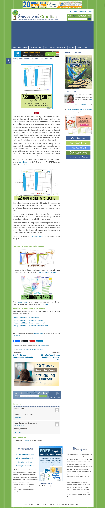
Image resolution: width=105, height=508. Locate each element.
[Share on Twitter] (7, 70)
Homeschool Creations (37, 15)
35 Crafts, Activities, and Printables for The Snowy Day (50, 357)
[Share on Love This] (7, 78)
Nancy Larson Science (25, 462)
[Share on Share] (7, 82)
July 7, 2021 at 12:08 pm (19, 425)
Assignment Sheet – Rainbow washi (27, 317)
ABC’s (40, 48)
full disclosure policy (43, 62)
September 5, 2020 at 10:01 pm (20, 411)
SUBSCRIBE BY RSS (54, 397)
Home (14, 47)
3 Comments (40, 349)
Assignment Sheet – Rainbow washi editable (30, 323)
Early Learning (33, 48)
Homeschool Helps (61, 48)
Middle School (22, 349)
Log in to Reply (17, 417)
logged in (26, 440)
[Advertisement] (52, 33)
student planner (22, 302)
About (19, 48)
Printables (79, 48)
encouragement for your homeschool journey (80, 107)
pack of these (23, 162)
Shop (85, 48)
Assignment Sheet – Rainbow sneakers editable (31, 326)
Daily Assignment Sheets (47, 272)
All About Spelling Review (25, 454)
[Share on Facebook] (7, 66)
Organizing (28, 349)
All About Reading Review (25, 458)
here (46, 304)
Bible (45, 48)
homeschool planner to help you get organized (80, 109)
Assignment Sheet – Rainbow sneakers (28, 320)
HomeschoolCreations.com (47, 505)
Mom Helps (71, 48)
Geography (51, 48)
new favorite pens (36, 236)
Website (25, 47)
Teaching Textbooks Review (25, 466)
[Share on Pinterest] (7, 74)
